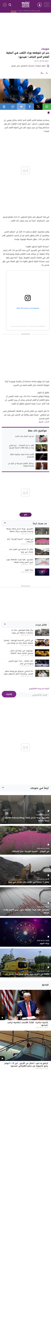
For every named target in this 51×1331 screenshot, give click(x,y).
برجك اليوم (29, 570)
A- (47, 73)
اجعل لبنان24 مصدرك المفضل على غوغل (28, 65)
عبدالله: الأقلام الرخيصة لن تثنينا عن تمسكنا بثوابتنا (21, 464)
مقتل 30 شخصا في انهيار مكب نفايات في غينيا (21, 550)
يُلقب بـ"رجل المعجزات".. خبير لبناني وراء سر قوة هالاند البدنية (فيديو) (21, 446)
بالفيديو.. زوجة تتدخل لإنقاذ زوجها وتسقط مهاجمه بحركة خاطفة (19, 530)
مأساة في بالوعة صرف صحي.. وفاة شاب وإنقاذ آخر (27, 974)
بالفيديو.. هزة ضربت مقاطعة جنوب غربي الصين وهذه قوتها (19, 560)
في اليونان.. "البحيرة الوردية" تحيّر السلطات (20, 540)
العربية (41, 421)
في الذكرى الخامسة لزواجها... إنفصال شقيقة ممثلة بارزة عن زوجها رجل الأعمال (18, 641)
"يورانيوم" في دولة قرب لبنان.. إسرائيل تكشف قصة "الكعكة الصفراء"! (21, 652)
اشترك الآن (13, 11)
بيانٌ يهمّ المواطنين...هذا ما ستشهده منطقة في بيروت (22, 631)
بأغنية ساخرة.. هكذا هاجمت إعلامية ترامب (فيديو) (27, 1024)
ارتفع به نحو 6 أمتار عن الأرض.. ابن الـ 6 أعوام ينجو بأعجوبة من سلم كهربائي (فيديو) (26, 1065)
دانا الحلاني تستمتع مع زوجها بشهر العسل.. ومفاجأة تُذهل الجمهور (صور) (18, 672)
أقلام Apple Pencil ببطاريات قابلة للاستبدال (22, 455)
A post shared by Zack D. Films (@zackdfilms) (28, 326)
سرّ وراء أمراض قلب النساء (24, 436)
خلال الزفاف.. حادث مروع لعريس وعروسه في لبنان (20, 662)
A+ (42, 73)
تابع (25, 514)
